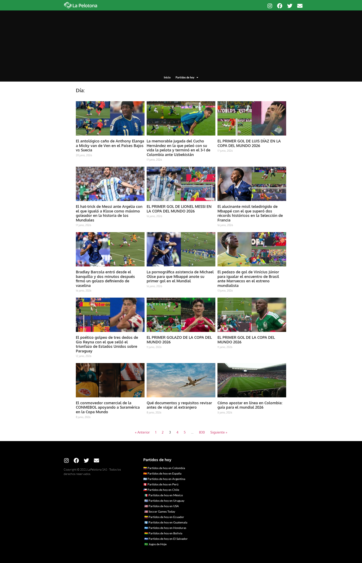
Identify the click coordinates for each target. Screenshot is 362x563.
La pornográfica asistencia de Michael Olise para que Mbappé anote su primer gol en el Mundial (180, 276)
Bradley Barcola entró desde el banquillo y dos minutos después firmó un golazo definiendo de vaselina (105, 279)
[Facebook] (279, 5)
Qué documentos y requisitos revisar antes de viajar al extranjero (179, 405)
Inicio (167, 77)
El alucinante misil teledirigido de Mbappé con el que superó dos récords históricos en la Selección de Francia (250, 213)
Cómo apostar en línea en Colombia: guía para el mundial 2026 (249, 405)
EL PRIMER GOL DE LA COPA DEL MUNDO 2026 (246, 339)
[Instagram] (269, 5)
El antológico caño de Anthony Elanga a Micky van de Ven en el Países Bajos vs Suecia (110, 145)
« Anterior (142, 432)
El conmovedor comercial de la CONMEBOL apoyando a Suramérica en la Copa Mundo (108, 407)
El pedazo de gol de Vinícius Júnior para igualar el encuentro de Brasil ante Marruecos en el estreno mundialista (248, 279)
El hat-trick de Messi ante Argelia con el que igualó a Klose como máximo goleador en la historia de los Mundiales (109, 213)
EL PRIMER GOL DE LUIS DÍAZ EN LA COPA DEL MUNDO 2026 (249, 143)
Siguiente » (218, 432)
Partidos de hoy (185, 77)
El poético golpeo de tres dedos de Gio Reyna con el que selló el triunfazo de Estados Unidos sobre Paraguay (107, 344)
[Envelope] (300, 5)
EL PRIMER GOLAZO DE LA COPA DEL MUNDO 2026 (179, 339)
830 (202, 432)
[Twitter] (289, 5)
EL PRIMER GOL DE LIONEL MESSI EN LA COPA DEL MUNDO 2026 (179, 208)
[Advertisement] (181, 44)
